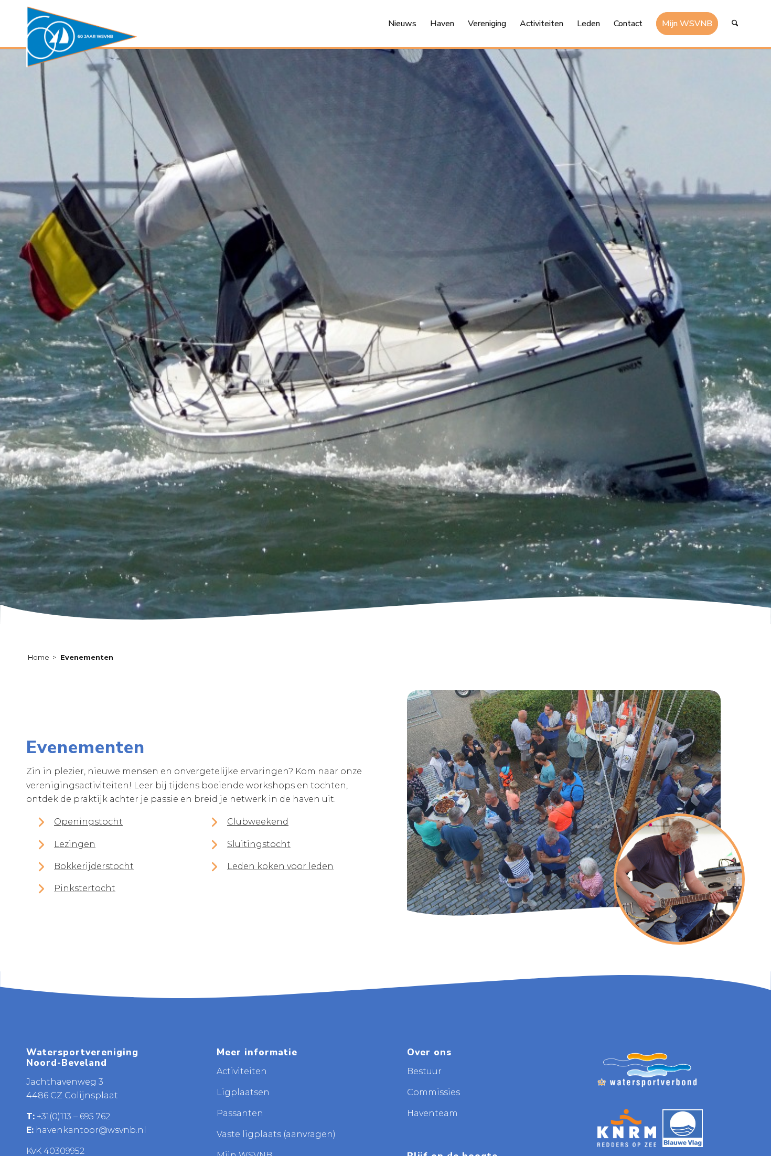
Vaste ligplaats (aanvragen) (276, 1134)
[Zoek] (735, 23)
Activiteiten (242, 1071)
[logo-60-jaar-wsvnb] (81, 36)
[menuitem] (402, 23)
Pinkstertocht (84, 888)
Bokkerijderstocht (94, 866)
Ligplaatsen (243, 1092)
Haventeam (432, 1113)
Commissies (433, 1092)
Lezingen (74, 844)
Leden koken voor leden (280, 866)
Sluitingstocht (259, 844)
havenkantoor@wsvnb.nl (91, 1130)
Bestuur (424, 1071)
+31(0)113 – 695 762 (73, 1116)
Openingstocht (88, 822)
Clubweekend (257, 822)
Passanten (240, 1113)
